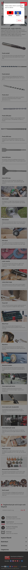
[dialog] (14, 285)
